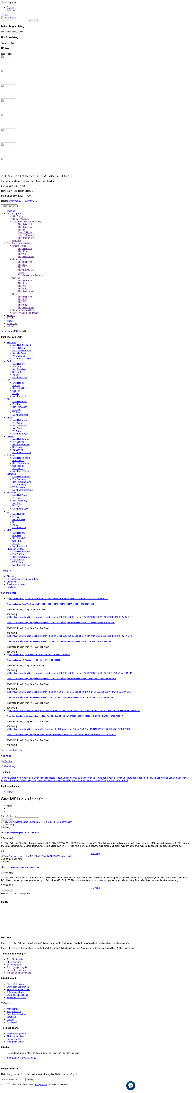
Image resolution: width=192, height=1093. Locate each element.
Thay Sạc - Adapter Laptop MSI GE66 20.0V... (21, 867)
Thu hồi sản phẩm (15, 959)
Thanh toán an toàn (16, 584)
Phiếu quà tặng (14, 962)
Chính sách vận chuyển (18, 987)
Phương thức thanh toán (18, 989)
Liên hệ (10, 1019)
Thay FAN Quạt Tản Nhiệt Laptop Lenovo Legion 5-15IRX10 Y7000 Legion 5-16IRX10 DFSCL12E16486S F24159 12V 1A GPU (61, 623)
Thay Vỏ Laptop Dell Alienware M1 (78, 780)
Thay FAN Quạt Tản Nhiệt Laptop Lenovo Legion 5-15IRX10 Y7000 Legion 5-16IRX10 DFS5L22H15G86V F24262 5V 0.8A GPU (61, 679)
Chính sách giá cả (15, 984)
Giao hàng (11, 576)
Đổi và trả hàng (14, 964)
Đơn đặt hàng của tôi (17, 1033)
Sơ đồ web (12, 1022)
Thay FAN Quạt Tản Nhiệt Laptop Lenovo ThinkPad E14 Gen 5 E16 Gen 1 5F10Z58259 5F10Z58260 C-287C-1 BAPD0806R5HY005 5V (65, 716)
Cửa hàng (11, 587)
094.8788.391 (16, 200)
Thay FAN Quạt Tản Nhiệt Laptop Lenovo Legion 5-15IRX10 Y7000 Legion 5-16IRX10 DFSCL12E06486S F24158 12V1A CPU (60, 641)
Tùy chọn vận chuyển (17, 967)
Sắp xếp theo (7, 816)
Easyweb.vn (41, 1084)
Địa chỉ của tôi (14, 1039)
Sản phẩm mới (8, 593)
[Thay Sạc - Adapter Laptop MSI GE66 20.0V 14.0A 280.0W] (31, 856)
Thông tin (6, 570)
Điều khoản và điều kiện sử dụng (22, 579)
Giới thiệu (11, 581)
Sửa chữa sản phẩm (16, 997)
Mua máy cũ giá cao (78, 777)
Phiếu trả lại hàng (15, 1036)
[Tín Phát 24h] (8, 17)
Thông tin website (15, 992)
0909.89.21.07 (32, 200)
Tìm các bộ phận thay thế (19, 972)
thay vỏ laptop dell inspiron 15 (103, 777)
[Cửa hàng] (7, 761)
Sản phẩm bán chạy (16, 1014)
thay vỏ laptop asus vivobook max (44, 780)
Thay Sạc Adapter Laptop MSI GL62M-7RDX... (21, 833)
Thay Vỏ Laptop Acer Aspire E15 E (18, 777)
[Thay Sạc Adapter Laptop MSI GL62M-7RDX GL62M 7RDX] (31, 822)
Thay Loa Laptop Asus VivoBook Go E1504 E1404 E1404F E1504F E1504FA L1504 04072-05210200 (50, 604)
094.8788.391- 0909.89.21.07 (21, 1058)
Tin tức (4, 15)
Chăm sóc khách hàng (17, 995)
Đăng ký (30, 1079)
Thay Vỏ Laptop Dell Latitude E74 (111, 780)
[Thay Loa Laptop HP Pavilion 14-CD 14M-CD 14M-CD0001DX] (38, 654)
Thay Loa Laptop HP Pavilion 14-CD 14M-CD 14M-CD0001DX (33, 660)
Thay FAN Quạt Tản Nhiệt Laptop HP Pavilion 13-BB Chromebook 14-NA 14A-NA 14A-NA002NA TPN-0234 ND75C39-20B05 (61, 735)
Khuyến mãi (12, 1009)
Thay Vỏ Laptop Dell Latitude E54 (165, 777)
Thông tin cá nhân (15, 1041)
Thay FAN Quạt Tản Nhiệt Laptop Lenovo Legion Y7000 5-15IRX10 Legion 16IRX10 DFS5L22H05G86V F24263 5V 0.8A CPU (60, 697)
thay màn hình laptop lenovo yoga (51, 777)
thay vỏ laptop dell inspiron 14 (133, 777)
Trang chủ (6, 331)
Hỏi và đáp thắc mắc (17, 970)
